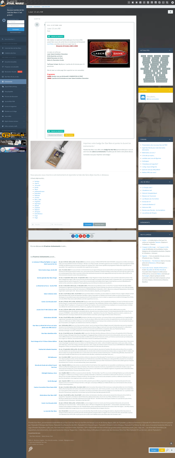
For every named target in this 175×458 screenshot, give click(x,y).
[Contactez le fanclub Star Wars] (163, 2)
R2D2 (90, 427)
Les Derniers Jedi (144, 430)
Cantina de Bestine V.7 (148, 204)
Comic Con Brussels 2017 (49, 302)
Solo (155, 75)
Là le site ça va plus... (148, 155)
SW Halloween (52, 357)
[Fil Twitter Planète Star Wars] (148, 2)
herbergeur (145, 161)
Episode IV (155, 58)
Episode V (146, 60)
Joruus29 (37, 185)
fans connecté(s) (153, 97)
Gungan (146, 276)
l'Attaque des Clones (46, 425)
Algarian (144, 256)
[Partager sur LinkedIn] (88, 236)
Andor (143, 56)
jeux (135, 427)
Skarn (36, 189)
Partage (153, 450)
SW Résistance (160, 77)
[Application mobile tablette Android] (137, 2)
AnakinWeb (56, 422)
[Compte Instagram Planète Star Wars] (144, 2)
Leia (51, 427)
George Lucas (94, 422)
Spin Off (162, 75)
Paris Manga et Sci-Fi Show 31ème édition (44, 341)
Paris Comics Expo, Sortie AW (48, 270)
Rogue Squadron (149, 73)
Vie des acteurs (161, 81)
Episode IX (164, 58)
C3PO (86, 427)
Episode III (146, 58)
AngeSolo (37, 201)
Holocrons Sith (146, 207)
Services (149, 75)
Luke (48, 427)
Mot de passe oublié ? (15, 32)
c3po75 (37, 183)
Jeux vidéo (164, 64)
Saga (158, 73)
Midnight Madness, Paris (49, 373)
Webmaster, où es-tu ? (148, 153)
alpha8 (37, 205)
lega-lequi (38, 203)
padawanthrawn (39, 191)
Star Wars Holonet (35, 436)
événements (43, 430)
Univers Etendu (149, 81)
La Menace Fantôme (133, 422)
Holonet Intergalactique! (149, 193)
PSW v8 (30, 440)
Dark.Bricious (38, 214)
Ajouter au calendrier (57, 36)
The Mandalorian (161, 79)
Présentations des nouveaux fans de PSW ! (155, 145)
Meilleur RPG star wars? (149, 172)
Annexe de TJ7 (146, 202)
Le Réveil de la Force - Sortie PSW (46, 286)
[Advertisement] (155, 30)
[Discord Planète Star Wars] (156, 2)
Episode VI (155, 60)
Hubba (144, 240)
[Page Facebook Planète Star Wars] (140, 2)
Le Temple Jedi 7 (147, 187)
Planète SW (166, 68)
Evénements (156, 62)
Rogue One (163, 71)
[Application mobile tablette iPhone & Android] (129, 2)
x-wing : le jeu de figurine (149, 167)
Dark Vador (72, 427)
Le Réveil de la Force (158, 422)
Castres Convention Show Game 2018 (45, 387)
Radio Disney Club (47, 436)
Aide (162, 450)
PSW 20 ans (147, 71)
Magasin (154, 66)
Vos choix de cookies (51, 440)
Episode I (157, 56)
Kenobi (162, 270)
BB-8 (96, 427)
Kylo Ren (80, 427)
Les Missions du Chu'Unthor (150, 199)
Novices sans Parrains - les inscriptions (153, 210)
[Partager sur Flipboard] (84, 236)
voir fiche (50, 44)
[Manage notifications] (171, 443)
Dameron (158, 261)
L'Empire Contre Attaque (115, 425)
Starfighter (149, 77)
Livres (147, 66)
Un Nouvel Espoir (92, 425)
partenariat (8, 130)
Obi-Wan (157, 270)
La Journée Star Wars (50, 411)
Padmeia (37, 195)
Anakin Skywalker (39, 427)
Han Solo (57, 427)
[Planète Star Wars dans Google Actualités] (159, 2)
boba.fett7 (38, 193)
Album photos (69, 135)
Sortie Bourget (52, 381)
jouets (131, 427)
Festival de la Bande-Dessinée (48, 349)
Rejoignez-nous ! (69, 440)
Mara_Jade (38, 199)
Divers (150, 56)
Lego (139, 427)
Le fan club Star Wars (9, 43)
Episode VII (164, 60)
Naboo (159, 274)
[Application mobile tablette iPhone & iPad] (133, 2)
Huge (36, 216)
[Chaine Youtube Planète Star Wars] (152, 2)
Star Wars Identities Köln (49, 333)
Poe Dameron (146, 261)
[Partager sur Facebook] (73, 236)
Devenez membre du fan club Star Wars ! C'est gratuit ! (15, 12)
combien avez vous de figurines (151, 158)
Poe (153, 261)
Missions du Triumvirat (149, 196)
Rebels (155, 71)
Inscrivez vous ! (99, 224)
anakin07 (37, 207)
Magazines (162, 66)
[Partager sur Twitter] (76, 236)
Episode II (166, 56)
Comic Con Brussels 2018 (49, 403)
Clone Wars (160, 427)
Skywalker (150, 270)
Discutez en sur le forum (55, 135)
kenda (36, 187)
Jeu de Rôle (154, 64)
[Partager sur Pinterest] (80, 236)
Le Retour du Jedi (139, 425)
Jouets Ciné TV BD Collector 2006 (46, 310)
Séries (165, 73)
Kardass (37, 181)
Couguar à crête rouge (149, 247)
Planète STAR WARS (16, 2)
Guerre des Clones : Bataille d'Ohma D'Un (154, 268)
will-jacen (37, 212)
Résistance (152, 263)
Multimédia (144, 68)
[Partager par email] (91, 236)
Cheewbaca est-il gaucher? (150, 164)
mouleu (37, 197)
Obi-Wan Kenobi (155, 68)
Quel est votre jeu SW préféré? (151, 170)
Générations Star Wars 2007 (48, 395)
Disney (105, 422)
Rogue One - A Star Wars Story (80, 430)
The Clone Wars (149, 79)
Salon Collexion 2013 (50, 294)
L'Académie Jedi (147, 190)
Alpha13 (37, 210)
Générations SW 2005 (50, 317)
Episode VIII (146, 62)
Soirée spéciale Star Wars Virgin (47, 278)
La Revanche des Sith (69, 425)
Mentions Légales (39, 440)
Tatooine (158, 242)
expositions (32, 430)
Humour (146, 64)
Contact (60, 440)
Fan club (165, 62)
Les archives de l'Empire (149, 213)
